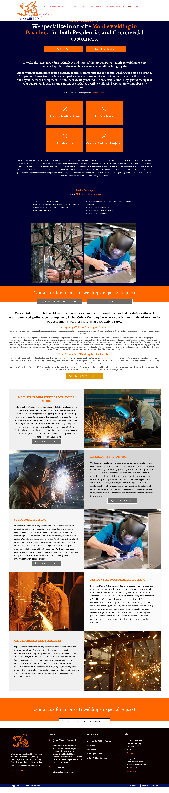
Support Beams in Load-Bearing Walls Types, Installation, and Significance (136, 763)
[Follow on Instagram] (26, 770)
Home (38, 7)
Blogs (138, 7)
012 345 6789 (109, 301)
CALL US (63, 49)
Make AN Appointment (84, 376)
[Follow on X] (13, 770)
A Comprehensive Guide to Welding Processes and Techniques (134, 744)
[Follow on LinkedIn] (22, 770)
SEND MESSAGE (105, 49)
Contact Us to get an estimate (84, 721)
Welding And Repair (95, 754)
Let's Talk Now (46, 441)
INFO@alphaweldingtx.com (59, 301)
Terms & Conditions (149, 785)
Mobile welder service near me (80, 7)
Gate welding (92, 745)
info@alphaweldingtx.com (63, 772)
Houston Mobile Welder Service (108, 7)
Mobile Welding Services (53, 7)
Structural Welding (44, 14)
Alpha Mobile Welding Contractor (100, 741)
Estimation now (98, 92)
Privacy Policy (134, 785)
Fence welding (93, 749)
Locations (127, 7)
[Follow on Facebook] (17, 770)
